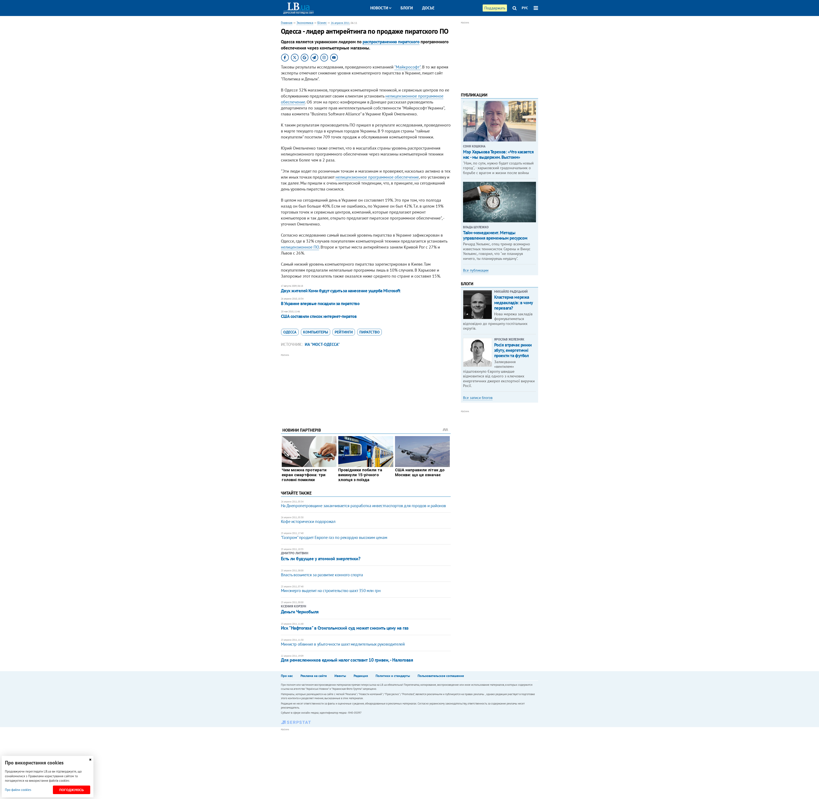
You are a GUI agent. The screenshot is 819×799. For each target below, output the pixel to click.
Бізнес (322, 22)
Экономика (304, 22)
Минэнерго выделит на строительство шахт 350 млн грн (331, 590)
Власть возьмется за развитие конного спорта (322, 575)
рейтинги (344, 332)
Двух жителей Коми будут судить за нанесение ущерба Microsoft (340, 291)
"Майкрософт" (407, 67)
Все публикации (475, 270)
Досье (428, 7)
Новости (379, 7)
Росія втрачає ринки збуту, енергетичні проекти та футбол (513, 350)
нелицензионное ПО (300, 247)
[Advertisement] (366, 387)
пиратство (369, 332)
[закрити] (90, 759)
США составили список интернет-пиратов (319, 316)
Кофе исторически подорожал (308, 521)
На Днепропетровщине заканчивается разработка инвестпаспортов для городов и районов (363, 505)
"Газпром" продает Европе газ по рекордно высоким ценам (334, 537)
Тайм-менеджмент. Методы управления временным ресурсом (495, 235)
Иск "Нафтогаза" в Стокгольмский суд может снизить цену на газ (345, 628)
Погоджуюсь (71, 790)
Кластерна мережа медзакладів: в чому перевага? (513, 302)
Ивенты (340, 676)
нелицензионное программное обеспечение (377, 177)
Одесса (289, 332)
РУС (525, 8)
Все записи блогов (477, 397)
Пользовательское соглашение (441, 676)
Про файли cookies (18, 790)
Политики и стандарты (393, 676)
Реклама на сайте (314, 676)
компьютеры (315, 332)
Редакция (361, 676)
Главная (286, 22)
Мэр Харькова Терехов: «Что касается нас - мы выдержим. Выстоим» (498, 154)
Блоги (407, 7)
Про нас (287, 676)
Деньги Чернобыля (300, 612)
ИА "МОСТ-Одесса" (322, 344)
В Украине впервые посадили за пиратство (320, 303)
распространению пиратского (391, 42)
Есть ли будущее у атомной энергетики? (320, 559)
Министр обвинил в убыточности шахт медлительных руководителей (343, 644)
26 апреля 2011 (340, 23)
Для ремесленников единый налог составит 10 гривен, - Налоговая (347, 660)
